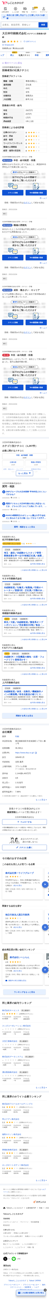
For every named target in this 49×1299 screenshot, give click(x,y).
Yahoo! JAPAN (35, 1281)
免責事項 (27, 1287)
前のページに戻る (13, 63)
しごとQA (15, 12)
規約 (43, 1285)
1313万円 (26, 1080)
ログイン (27, 203)
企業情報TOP (31, 1208)
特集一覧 (25, 12)
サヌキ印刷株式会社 (12, 578)
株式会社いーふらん (19, 957)
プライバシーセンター (31, 1285)
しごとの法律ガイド (29, 1244)
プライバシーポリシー (12, 1285)
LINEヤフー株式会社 (10, 1269)
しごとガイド (8, 1247)
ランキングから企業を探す (13, 1236)
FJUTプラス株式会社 (12, 648)
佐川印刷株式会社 (11, 539)
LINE (19, 1259)
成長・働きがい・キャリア (27, 290)
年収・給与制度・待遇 (24, 160)
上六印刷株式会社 (11, 682)
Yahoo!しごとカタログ (14, 1208)
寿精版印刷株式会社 (12, 613)
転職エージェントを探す (34, 1236)
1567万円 (26, 1019)
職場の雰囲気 (20, 225)
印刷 (17, 736)
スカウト (34, 12)
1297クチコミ (31, 41)
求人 (13, 54)
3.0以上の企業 (19, 48)
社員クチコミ (24, 54)
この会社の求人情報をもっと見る (32, 570)
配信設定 (6, 1225)
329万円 (26, 1158)
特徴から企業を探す (21, 1233)
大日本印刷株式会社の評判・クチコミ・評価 (17, 157)
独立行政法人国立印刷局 (17, 915)
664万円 (26, 1173)
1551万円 (26, 1034)
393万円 (26, 1127)
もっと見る (40, 800)
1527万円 (26, 1049)
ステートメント (16, 1287)
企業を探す (5, 12)
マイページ (43, 12)
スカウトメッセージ (10, 1222)
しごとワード (20, 1247)
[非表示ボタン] (45, 1290)
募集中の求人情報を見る (17, 980)
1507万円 (26, 1065)
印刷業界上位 (6, 48)
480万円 (26, 1142)
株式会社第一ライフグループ (19, 873)
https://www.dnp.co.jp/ (24, 753)
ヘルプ (44, 198)
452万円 (26, 1112)
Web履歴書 (35, 1222)
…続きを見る (17, 885)
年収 (38, 54)
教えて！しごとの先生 (11, 1244)
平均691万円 (9, 45)
